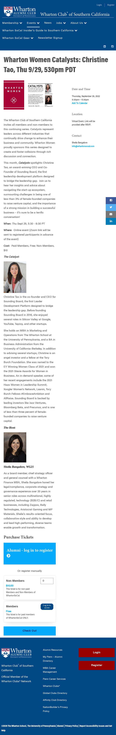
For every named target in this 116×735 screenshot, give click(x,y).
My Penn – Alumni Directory (52, 659)
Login (99, 5)
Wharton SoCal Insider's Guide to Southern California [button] (38, 30)
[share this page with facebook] (111, 200)
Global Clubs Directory (55, 693)
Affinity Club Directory (55, 700)
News (48, 23)
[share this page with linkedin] (111, 221)
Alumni (60, 726)
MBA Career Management (50, 670)
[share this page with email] (111, 214)
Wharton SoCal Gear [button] (16, 38)
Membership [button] (10, 23)
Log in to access (47, 606)
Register (110, 5)
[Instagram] (112, 46)
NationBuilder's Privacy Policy (55, 709)
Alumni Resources (52, 650)
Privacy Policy (71, 726)
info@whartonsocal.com (83, 146)
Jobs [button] (59, 23)
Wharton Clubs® (51, 686)
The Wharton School (17, 726)
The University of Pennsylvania (41, 726)
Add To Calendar (79, 103)
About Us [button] (77, 23)
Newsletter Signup (50, 38)
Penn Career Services (54, 679)
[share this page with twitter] (111, 207)
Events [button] (32, 23)
